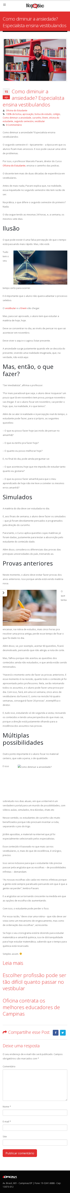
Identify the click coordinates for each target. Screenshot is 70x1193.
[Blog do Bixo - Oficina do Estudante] (35, 6)
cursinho (36, 117)
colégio (56, 114)
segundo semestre (24, 121)
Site (5, 1136)
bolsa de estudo (43, 114)
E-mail (7, 1121)
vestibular (40, 121)
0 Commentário (14, 124)
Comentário (9, 1066)
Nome (7, 1106)
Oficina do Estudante (16, 110)
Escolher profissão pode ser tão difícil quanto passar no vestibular (34, 982)
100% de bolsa (13, 114)
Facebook (56, 1033)
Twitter (63, 1033)
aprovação (28, 114)
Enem (45, 117)
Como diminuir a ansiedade (17, 117)
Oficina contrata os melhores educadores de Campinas (31, 1007)
